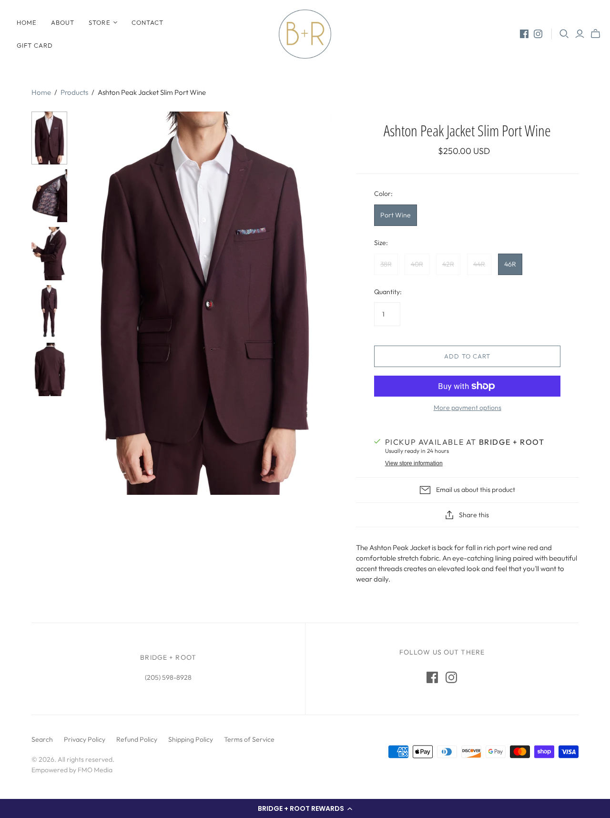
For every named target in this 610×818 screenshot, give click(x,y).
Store (99, 22)
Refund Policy (136, 739)
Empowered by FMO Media (71, 770)
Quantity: (388, 291)
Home (27, 22)
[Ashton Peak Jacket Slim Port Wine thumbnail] (49, 138)
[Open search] (564, 34)
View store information (414, 463)
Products (74, 92)
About (62, 22)
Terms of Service (249, 739)
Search (42, 739)
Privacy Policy (84, 739)
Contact (147, 22)
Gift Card (35, 45)
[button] (305, 808)
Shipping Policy (190, 739)
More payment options (467, 407)
